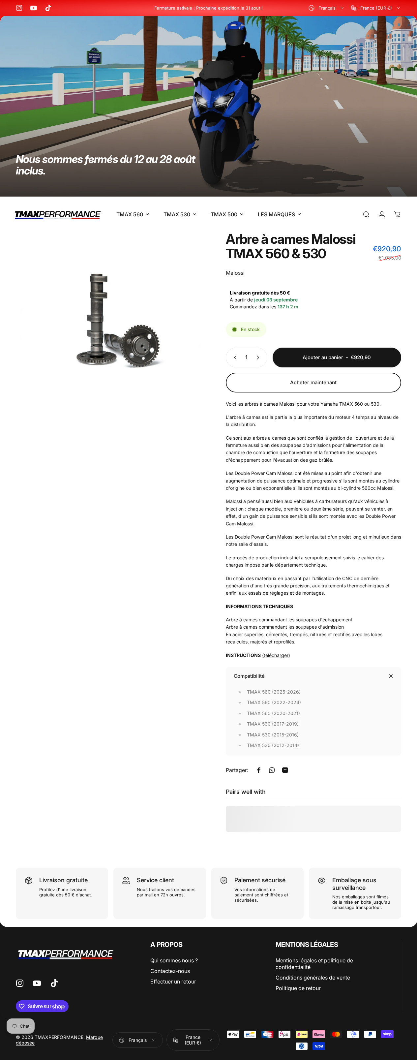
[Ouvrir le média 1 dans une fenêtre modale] (111, 327)
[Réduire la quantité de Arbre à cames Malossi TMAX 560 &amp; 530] (233, 357)
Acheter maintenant (313, 382)
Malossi (235, 272)
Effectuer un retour (173, 981)
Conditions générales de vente (313, 977)
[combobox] (327, 8)
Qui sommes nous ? (174, 960)
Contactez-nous (170, 971)
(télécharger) (276, 655)
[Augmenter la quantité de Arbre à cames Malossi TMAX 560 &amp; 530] (259, 357)
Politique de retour (298, 988)
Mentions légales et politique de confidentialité (314, 963)
